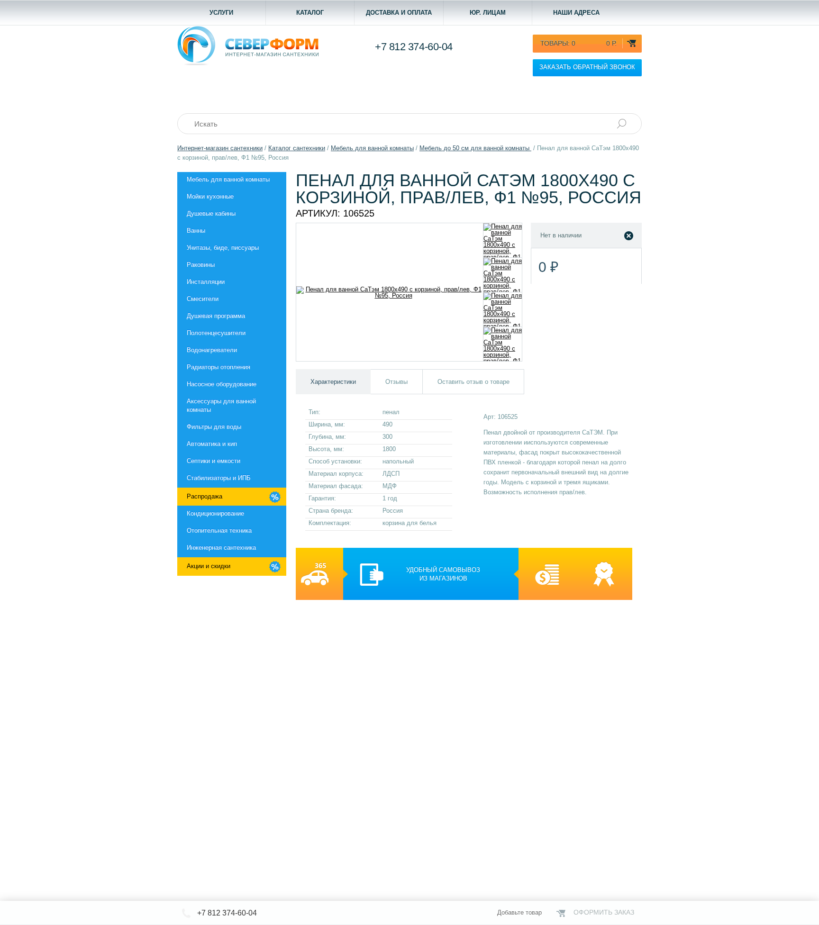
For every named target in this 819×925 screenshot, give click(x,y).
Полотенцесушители (216, 332)
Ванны (196, 230)
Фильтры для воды (214, 426)
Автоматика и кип (212, 443)
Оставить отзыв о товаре (473, 381)
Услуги (221, 12)
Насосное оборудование (221, 384)
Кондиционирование (215, 513)
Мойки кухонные (210, 196)
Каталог (310, 12)
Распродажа (204, 496)
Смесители (202, 298)
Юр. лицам (488, 12)
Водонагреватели (212, 350)
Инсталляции (206, 281)
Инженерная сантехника (221, 547)
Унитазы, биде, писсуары (223, 247)
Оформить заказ (603, 912)
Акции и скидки (208, 566)
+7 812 (414, 47)
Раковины (201, 264)
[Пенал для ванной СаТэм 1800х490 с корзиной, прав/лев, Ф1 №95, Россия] (502, 240)
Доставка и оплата (399, 12)
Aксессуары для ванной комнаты (221, 405)
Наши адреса (576, 12)
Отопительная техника (219, 530)
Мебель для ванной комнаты (228, 179)
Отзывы (396, 381)
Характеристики (333, 381)
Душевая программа (216, 315)
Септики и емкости (213, 460)
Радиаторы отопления (218, 367)
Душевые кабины (211, 213)
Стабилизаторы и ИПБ (219, 477)
